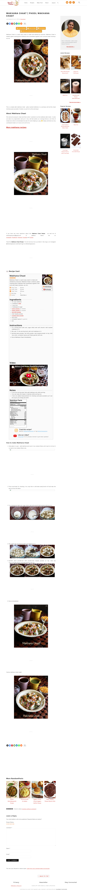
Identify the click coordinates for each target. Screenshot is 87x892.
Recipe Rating (10, 822)
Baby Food (40, 2)
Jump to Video (32, 28)
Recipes (32, 2)
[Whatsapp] (19, 24)
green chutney (16, 308)
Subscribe (20, 436)
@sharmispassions (29, 431)
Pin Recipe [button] (48, 289)
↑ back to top (43, 876)
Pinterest (20, 237)
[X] (7, 24)
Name (8, 848)
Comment (9, 827)
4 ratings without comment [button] (29, 809)
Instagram (8, 237)
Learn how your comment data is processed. (38, 868)
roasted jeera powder (18, 315)
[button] (10, 278)
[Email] (14, 24)
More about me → (70, 46)
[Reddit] (21, 24)
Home (25, 2)
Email (8, 854)
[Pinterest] (12, 24)
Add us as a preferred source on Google (32, 31)
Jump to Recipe (22, 28)
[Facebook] (10, 24)
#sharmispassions (42, 431)
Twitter (31, 237)
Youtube (25, 237)
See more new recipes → (75, 102)
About (46, 2)
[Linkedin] (17, 24)
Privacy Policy (16, 885)
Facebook (14, 237)
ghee (19, 303)
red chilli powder (16, 312)
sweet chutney (16, 310)
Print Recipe (42, 28)
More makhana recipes (16, 127)
